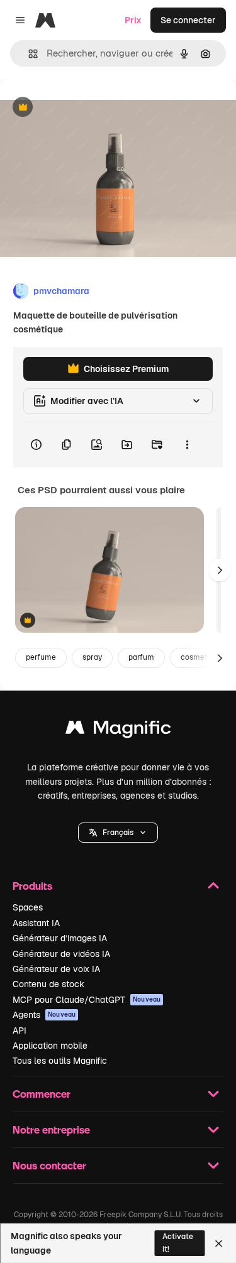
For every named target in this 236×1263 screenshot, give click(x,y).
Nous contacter (49, 1165)
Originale (83, 108)
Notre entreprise (51, 1129)
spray (92, 657)
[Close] (218, 1243)
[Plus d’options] (186, 444)
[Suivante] (219, 570)
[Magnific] (118, 730)
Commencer (41, 1093)
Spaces (28, 907)
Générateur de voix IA (56, 969)
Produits (32, 885)
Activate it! (177, 1243)
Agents (44, 1014)
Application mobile (50, 1045)
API (19, 1030)
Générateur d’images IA (60, 938)
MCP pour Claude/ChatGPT (86, 999)
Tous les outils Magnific (60, 1060)
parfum (141, 657)
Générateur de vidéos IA (61, 954)
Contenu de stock (48, 984)
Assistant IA (36, 923)
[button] (118, 833)
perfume (41, 657)
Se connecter (188, 20)
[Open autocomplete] (28, 53)
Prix (133, 20)
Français (118, 833)
